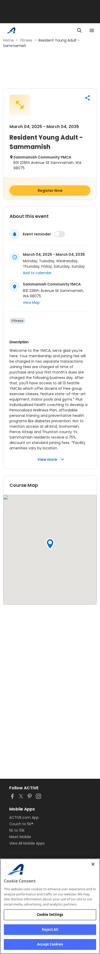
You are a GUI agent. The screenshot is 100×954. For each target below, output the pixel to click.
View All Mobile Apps (27, 843)
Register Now (50, 190)
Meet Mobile (20, 836)
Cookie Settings (50, 914)
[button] (87, 98)
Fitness (26, 40)
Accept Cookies (50, 944)
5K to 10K (17, 830)
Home (8, 40)
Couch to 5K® (21, 823)
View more (47, 459)
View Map (31, 302)
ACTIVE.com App (24, 817)
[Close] (93, 864)
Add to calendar (37, 272)
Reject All (50, 929)
